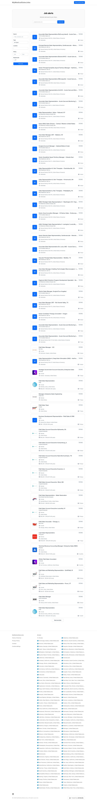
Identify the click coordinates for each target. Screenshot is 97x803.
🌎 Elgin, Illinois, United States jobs (71, 683)
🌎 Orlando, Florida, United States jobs (47, 742)
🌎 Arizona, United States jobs (45, 643)
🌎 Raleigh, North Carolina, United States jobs (73, 751)
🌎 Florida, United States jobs (45, 691)
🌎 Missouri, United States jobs (45, 734)
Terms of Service (16, 638)
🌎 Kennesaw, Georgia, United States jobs (73, 711)
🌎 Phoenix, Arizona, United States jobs (72, 745)
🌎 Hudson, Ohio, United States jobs (71, 703)
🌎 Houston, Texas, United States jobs (47, 703)
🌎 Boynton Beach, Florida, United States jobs (48, 655)
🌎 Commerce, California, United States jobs (48, 669)
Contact (14, 643)
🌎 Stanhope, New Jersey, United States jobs (73, 773)
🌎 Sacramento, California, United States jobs (73, 756)
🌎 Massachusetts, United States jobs (71, 722)
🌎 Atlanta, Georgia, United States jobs (47, 646)
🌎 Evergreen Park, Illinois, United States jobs (73, 686)
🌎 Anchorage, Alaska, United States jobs (48, 640)
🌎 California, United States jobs (45, 657)
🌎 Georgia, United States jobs (45, 694)
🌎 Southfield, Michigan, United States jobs (73, 771)
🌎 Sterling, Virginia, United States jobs (47, 776)
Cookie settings (16, 646)
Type (14, 40)
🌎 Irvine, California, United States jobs (47, 708)
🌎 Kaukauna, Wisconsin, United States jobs (48, 711)
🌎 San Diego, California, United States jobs (73, 759)
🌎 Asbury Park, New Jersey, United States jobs (73, 643)
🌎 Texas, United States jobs (44, 782)
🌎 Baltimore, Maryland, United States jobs (73, 649)
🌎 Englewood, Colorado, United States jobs (48, 686)
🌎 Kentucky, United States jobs (45, 714)
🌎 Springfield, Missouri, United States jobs (48, 773)
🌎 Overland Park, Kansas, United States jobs (73, 742)
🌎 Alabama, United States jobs (70, 638)
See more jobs (57, 620)
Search (15, 34)
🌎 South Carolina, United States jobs (47, 771)
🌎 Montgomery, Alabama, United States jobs (48, 737)
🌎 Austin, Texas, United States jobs (46, 649)
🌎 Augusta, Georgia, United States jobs (72, 646)
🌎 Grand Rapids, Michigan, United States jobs (48, 697)
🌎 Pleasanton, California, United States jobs (48, 748)
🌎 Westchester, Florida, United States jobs (48, 788)
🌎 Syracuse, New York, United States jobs (73, 776)
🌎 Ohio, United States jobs (69, 739)
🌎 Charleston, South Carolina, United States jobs (73, 660)
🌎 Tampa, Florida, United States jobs (47, 779)
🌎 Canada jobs (66, 657)
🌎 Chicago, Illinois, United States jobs (47, 663)
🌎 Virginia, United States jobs (69, 785)
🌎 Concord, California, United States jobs (73, 669)
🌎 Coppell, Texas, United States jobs (71, 672)
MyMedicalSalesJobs (21, 2)
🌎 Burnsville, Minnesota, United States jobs (73, 655)
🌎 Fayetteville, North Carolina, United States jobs (73, 688)
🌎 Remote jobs (41, 754)
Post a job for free (79, 2)
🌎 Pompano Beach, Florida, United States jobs (73, 748)
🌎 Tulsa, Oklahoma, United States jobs (72, 782)
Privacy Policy (16, 640)
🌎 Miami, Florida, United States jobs (46, 728)
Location (15, 45)
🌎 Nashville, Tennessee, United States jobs (73, 737)
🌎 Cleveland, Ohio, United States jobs (72, 663)
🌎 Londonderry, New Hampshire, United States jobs (48, 720)
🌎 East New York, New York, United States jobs (73, 680)
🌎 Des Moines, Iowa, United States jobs (72, 677)
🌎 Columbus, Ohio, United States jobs (72, 666)
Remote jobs (16, 57)
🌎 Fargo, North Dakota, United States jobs (48, 688)
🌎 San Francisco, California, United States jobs (48, 762)
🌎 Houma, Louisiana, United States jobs (72, 700)
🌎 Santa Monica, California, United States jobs (48, 765)
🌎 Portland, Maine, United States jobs (47, 751)
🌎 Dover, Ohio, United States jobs (46, 680)
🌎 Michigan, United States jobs (70, 728)
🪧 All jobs (40, 638)
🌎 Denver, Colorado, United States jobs (47, 677)
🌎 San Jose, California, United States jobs (73, 762)
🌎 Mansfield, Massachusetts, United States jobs (48, 722)
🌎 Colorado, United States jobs (45, 666)
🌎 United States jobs (42, 785)
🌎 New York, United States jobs (45, 739)
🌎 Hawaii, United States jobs (69, 697)
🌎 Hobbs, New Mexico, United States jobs (48, 700)
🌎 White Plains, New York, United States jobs (73, 788)
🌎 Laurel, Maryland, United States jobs (72, 714)
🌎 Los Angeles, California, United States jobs (73, 720)
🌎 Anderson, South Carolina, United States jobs (73, 640)
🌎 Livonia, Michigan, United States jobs (72, 717)
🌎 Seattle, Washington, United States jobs (73, 765)
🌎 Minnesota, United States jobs (70, 731)
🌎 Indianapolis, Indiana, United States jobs (73, 705)
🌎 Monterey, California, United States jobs (73, 734)
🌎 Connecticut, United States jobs (46, 672)
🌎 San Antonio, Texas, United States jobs (48, 759)
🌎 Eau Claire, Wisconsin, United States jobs (48, 683)
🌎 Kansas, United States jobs (69, 708)
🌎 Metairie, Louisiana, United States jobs (72, 725)
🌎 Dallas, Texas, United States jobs (71, 674)
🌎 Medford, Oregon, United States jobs (47, 725)
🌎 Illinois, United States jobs (44, 705)
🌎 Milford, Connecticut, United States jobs (48, 731)
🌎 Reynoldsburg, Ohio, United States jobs (73, 754)
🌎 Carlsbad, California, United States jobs (48, 660)
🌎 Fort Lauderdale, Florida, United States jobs (73, 691)
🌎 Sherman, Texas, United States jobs (47, 768)
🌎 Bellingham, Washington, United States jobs (48, 652)
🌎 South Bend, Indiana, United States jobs (73, 768)
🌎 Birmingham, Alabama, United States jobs (73, 652)
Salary (14, 51)
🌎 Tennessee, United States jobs (70, 779)
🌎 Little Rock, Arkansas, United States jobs (48, 717)
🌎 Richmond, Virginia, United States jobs (48, 756)
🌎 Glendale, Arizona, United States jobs (72, 694)
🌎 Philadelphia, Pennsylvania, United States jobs (48, 745)
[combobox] (20, 48)
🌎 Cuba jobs (40, 674)
